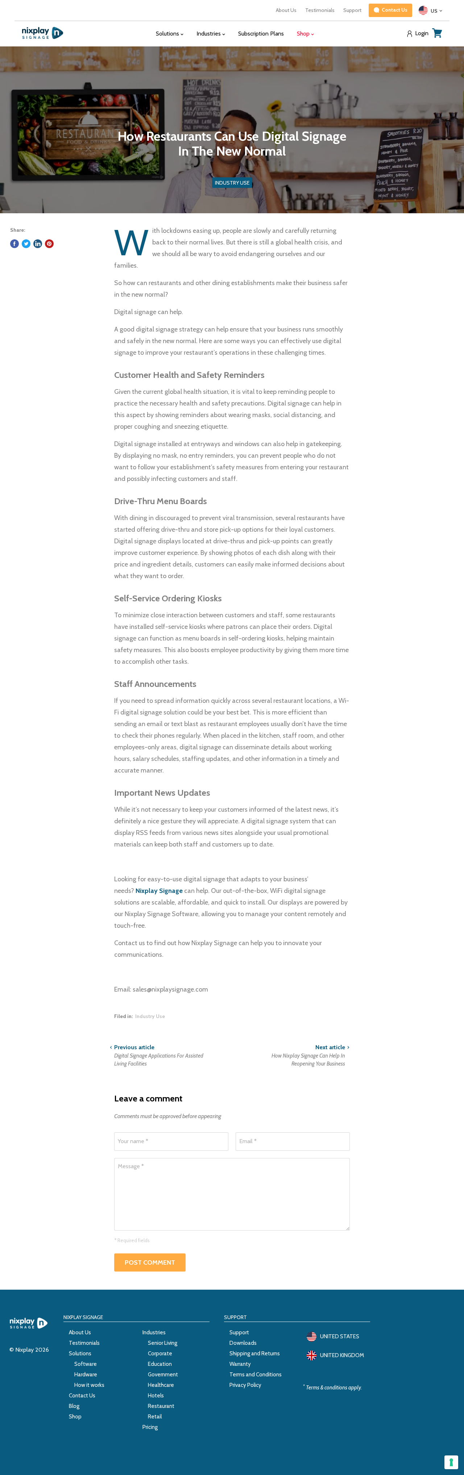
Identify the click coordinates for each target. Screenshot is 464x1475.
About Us (286, 10)
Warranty (240, 1364)
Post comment (150, 1262)
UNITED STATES (339, 1336)
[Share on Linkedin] (37, 243)
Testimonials (320, 10)
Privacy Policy (245, 1385)
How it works (89, 1385)
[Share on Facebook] (14, 243)
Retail (155, 1416)
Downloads (243, 1343)
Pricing (150, 1427)
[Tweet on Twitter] (26, 243)
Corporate (160, 1353)
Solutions (80, 1353)
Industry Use (150, 1016)
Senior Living (162, 1343)
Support (352, 10)
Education (160, 1364)
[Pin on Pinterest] (49, 243)
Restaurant (161, 1406)
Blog (74, 1406)
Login (421, 33)
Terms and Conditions (255, 1374)
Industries (154, 1332)
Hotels (156, 1395)
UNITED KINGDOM (342, 1355)
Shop (75, 1416)
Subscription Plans (261, 33)
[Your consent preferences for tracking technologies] (451, 1462)
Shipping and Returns (254, 1353)
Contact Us (82, 1395)
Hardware (85, 1374)
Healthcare (161, 1385)
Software (85, 1364)
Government (163, 1374)
